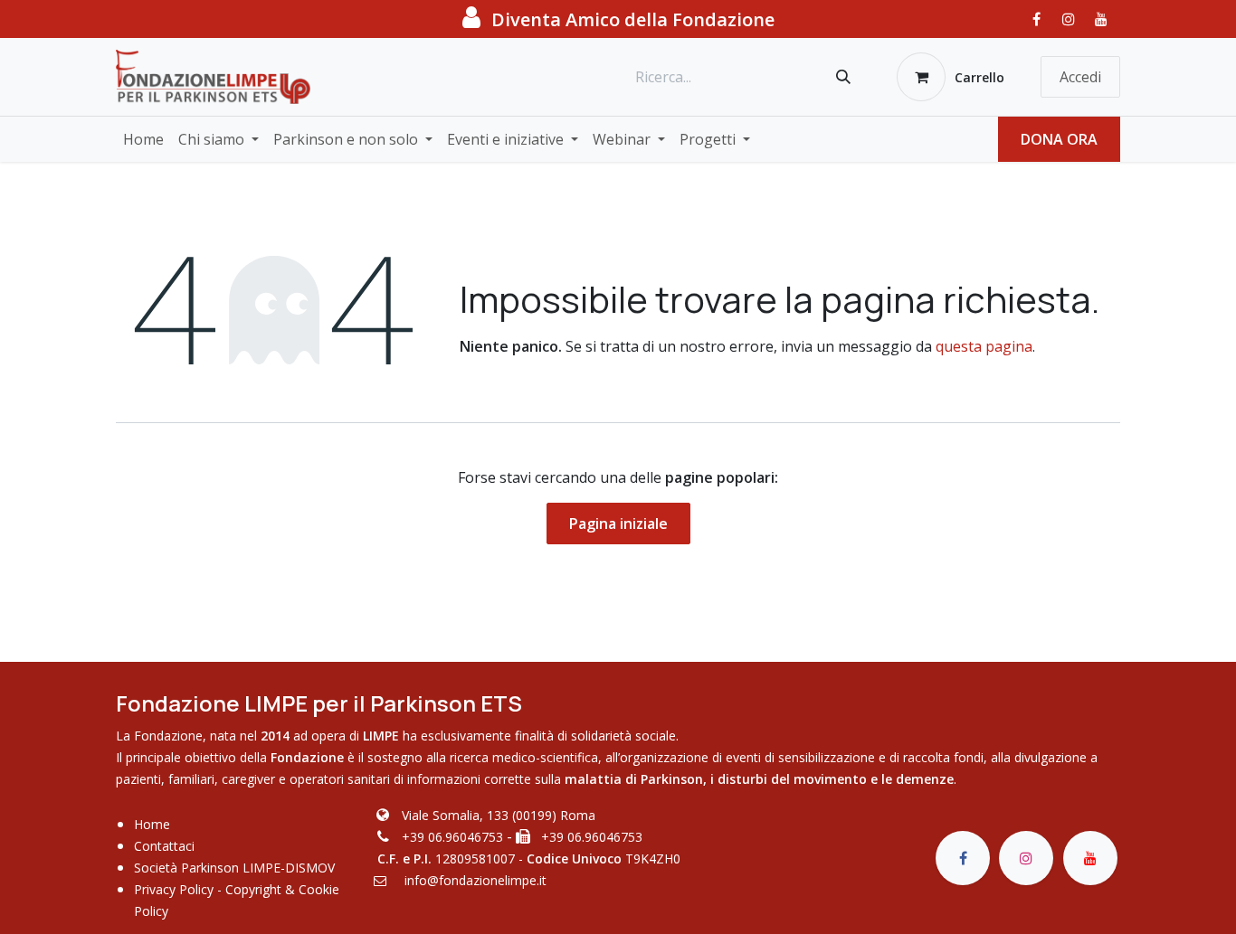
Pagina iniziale (618, 523)
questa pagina (984, 346)
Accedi (1080, 77)
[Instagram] (1068, 19)
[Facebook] (1036, 19)
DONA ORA (1059, 139)
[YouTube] (1101, 19)
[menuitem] (143, 139)
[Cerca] (843, 77)
